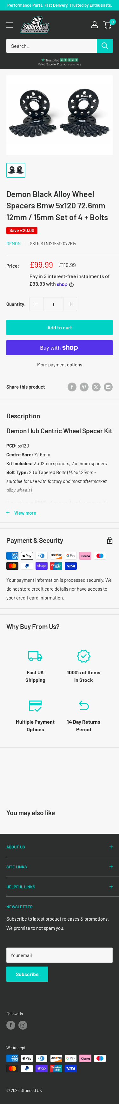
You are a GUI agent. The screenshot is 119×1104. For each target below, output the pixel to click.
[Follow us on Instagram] (22, 1025)
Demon (13, 243)
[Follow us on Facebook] (10, 1025)
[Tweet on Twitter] (96, 386)
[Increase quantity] (70, 304)
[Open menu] (9, 25)
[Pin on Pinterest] (84, 386)
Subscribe (27, 974)
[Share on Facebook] (72, 386)
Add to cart (59, 327)
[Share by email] (108, 386)
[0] (107, 25)
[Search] (105, 46)
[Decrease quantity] (36, 304)
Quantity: (16, 304)
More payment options (59, 364)
